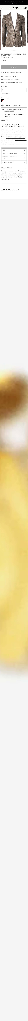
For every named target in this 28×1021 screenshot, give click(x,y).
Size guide (7, 93)
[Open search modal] (22, 7)
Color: (5, 98)
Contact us (7, 116)
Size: (4, 86)
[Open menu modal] (2, 7)
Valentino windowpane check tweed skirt (15, 138)
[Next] (25, 2)
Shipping (4, 72)
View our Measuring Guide (14, 110)
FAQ (20, 114)
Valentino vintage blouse (21, 140)
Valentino (4, 57)
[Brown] (2, 100)
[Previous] (2, 2)
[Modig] (14, 8)
